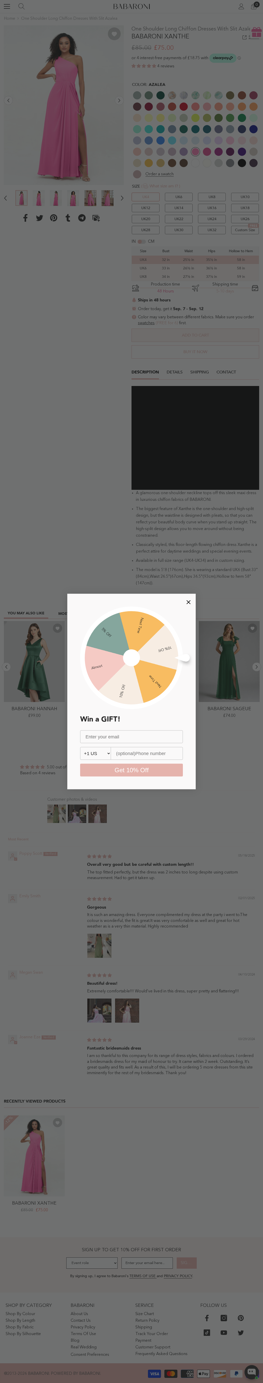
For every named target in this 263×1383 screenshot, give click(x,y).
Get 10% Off (132, 770)
